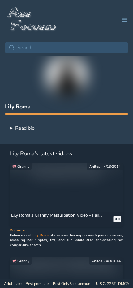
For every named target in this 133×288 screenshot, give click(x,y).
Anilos (94, 166)
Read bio (25, 128)
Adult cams (13, 283)
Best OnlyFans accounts (73, 283)
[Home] (32, 20)
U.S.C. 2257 (106, 283)
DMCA (123, 283)
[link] (66, 170)
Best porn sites (38, 283)
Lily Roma (40, 235)
